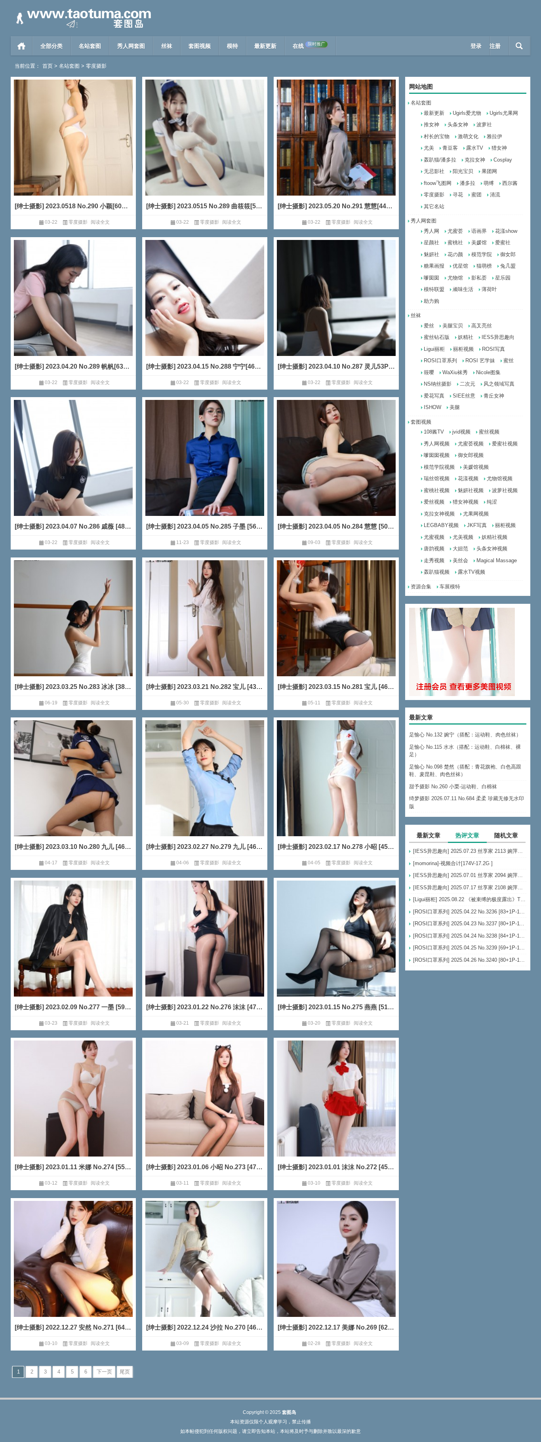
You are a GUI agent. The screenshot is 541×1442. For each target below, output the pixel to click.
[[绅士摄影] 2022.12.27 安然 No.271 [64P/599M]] (73, 1270)
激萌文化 (468, 136)
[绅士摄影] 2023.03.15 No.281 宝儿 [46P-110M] (336, 686)
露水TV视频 (471, 572)
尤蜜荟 (455, 231)
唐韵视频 (434, 549)
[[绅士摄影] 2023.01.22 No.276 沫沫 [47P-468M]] (204, 950)
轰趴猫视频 (437, 572)
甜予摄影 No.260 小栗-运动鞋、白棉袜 (453, 786)
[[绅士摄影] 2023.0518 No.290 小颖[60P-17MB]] (73, 149)
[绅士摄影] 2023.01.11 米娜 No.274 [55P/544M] (73, 1167)
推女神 (431, 124)
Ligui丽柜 (434, 349)
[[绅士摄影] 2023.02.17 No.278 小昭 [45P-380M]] (336, 790)
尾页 (125, 1372)
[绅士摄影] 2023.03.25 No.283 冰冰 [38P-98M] (73, 686)
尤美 (429, 148)
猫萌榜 (484, 266)
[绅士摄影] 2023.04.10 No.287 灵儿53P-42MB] (336, 366)
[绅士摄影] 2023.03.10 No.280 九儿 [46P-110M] (73, 846)
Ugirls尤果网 (504, 113)
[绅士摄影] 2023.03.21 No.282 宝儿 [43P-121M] (204, 686)
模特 (232, 46)
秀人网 (431, 231)
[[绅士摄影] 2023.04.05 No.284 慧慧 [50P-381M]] (336, 469)
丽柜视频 (463, 349)
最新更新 (265, 46)
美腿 (455, 407)
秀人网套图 (131, 46)
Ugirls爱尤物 (467, 113)
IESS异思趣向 (498, 337)
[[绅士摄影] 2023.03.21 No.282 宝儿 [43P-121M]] (204, 630)
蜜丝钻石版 (437, 337)
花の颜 (455, 254)
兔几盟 (508, 266)
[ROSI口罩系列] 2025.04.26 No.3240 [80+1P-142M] (469, 960)
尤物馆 (455, 278)
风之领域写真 (499, 384)
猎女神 (499, 148)
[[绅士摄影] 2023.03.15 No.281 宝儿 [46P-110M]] (336, 630)
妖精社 (465, 337)
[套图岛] (82, 10)
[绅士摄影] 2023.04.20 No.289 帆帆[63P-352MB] (73, 366)
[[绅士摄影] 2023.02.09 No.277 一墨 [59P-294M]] (73, 950)
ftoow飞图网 (437, 183)
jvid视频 (461, 432)
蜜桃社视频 (437, 490)
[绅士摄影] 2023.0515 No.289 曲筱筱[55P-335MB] (204, 206)
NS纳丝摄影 (437, 384)
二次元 (467, 384)
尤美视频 (463, 537)
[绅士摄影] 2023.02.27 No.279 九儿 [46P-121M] (204, 846)
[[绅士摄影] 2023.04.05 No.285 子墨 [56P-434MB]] (204, 469)
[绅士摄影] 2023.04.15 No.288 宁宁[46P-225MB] (204, 366)
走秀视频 (434, 560)
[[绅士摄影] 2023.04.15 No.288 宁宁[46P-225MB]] (204, 309)
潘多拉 (467, 183)
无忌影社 (434, 171)
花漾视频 (468, 478)
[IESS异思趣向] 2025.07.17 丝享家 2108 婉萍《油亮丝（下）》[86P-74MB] (469, 887)
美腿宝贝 (452, 326)
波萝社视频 (505, 490)
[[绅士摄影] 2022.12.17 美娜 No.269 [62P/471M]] (336, 1270)
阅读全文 (100, 222)
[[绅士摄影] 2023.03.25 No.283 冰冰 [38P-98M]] (73, 630)
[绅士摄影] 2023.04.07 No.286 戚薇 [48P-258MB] (73, 526)
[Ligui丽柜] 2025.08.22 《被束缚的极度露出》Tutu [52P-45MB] (469, 899)
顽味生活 (463, 289)
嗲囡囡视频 (437, 455)
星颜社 (431, 242)
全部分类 (51, 46)
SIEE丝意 (464, 396)
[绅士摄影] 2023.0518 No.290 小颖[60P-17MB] (73, 206)
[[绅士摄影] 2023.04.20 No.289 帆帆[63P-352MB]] (73, 309)
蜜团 (476, 195)
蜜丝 (508, 360)
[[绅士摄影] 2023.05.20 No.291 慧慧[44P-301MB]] (336, 149)
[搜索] (519, 45)
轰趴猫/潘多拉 (440, 160)
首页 (21, 45)
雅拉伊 (494, 136)
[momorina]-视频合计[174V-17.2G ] (453, 863)
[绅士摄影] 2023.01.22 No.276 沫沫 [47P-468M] (204, 1007)
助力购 (431, 301)
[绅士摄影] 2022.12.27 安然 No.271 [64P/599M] (73, 1327)
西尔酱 (510, 183)
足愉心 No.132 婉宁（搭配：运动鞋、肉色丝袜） (465, 735)
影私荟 (479, 278)
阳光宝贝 (463, 171)
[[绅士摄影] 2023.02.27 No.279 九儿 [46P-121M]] (204, 790)
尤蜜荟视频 (471, 444)
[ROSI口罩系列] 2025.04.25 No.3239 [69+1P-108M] (469, 948)
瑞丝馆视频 (437, 478)
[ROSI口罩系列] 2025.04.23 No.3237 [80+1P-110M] (469, 923)
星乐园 (503, 278)
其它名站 (434, 206)
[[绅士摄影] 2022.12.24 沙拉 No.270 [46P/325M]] (204, 1270)
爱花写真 (434, 396)
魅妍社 (431, 254)
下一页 (104, 1372)
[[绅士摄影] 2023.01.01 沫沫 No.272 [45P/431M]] (336, 1110)
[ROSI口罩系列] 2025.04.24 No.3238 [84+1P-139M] (469, 936)
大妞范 (460, 549)
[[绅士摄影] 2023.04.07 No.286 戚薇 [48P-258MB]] (73, 469)
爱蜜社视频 (505, 444)
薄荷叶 (489, 289)
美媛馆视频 (476, 467)
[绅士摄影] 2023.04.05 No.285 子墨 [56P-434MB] (204, 526)
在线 (309, 45)
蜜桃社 (455, 242)
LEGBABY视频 (441, 525)
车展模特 (450, 587)
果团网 (489, 171)
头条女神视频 (491, 549)
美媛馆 (479, 242)
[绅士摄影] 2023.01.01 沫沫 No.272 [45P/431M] (336, 1167)
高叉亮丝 (481, 326)
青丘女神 (494, 396)
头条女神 (458, 124)
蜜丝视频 (489, 432)
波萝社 (484, 124)
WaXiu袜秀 (455, 372)
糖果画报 (434, 266)
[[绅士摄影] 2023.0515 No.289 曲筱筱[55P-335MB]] (204, 149)
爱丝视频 (434, 502)
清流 (495, 195)
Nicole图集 (488, 372)
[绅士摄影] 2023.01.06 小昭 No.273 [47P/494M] (204, 1167)
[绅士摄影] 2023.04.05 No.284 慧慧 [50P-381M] (336, 526)
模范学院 (481, 254)
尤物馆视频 (499, 478)
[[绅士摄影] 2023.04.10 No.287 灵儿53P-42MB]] (336, 309)
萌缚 (489, 183)
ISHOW (432, 407)
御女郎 (508, 254)
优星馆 (460, 266)
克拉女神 (475, 160)
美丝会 (460, 560)
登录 (476, 46)
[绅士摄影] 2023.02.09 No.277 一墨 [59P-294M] (73, 1007)
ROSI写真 (493, 349)
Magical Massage (496, 560)
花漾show (506, 231)
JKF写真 (477, 525)
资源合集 (421, 587)
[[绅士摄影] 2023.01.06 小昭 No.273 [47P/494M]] (204, 1110)
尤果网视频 (476, 514)
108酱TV (434, 432)
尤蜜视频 (434, 537)
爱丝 (429, 326)
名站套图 (90, 46)
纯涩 (492, 502)
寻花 (458, 195)
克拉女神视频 (439, 514)
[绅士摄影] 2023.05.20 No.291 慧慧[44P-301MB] (336, 206)
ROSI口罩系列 (440, 360)
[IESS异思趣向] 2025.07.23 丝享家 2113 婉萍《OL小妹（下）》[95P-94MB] (469, 851)
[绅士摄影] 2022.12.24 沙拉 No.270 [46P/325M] (204, 1327)
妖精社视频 (494, 537)
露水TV (474, 148)
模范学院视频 (439, 467)
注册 (495, 46)
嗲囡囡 (431, 278)
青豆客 (450, 148)
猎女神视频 (465, 502)
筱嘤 (429, 372)
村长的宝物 (437, 136)
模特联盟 (434, 289)
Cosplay (502, 160)
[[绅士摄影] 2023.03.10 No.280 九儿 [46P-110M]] (73, 790)
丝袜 (166, 46)
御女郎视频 (471, 455)
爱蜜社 (503, 242)
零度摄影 (434, 195)
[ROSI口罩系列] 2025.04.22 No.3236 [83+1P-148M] (469, 912)
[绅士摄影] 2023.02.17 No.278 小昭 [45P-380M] (336, 846)
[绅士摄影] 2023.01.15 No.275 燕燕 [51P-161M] (336, 1007)
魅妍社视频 (471, 490)
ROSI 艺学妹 (480, 360)
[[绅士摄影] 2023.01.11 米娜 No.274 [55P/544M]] (73, 1110)
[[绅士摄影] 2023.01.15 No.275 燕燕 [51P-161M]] (336, 950)
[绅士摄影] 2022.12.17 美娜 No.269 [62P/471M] (336, 1327)
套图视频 (200, 46)
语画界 (479, 231)
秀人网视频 (437, 444)
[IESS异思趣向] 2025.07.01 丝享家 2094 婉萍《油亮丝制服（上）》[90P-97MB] (469, 875)
